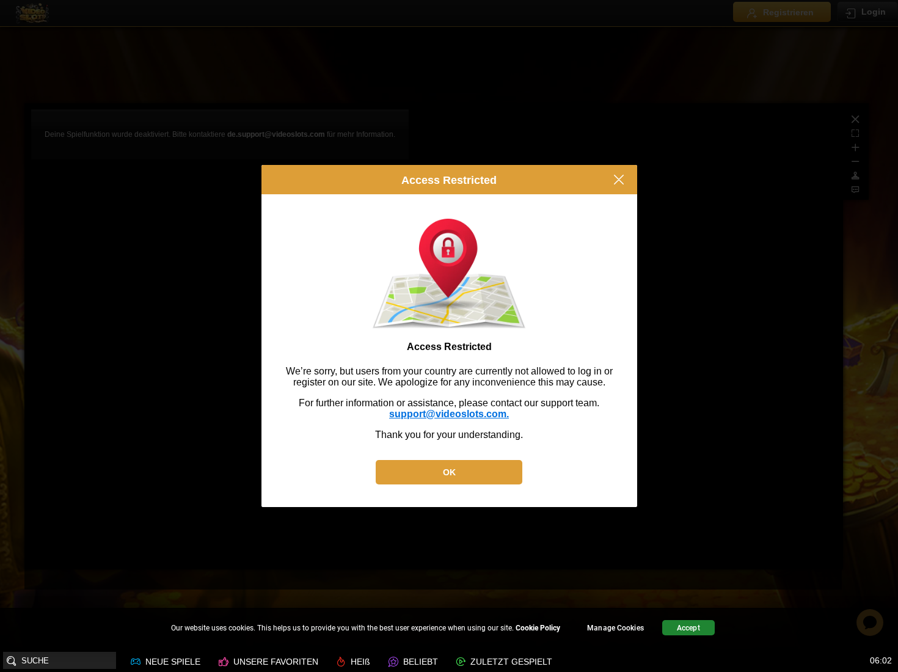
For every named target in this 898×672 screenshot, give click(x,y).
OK (449, 472)
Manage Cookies (615, 628)
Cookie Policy (538, 628)
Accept (688, 628)
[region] (449, 629)
